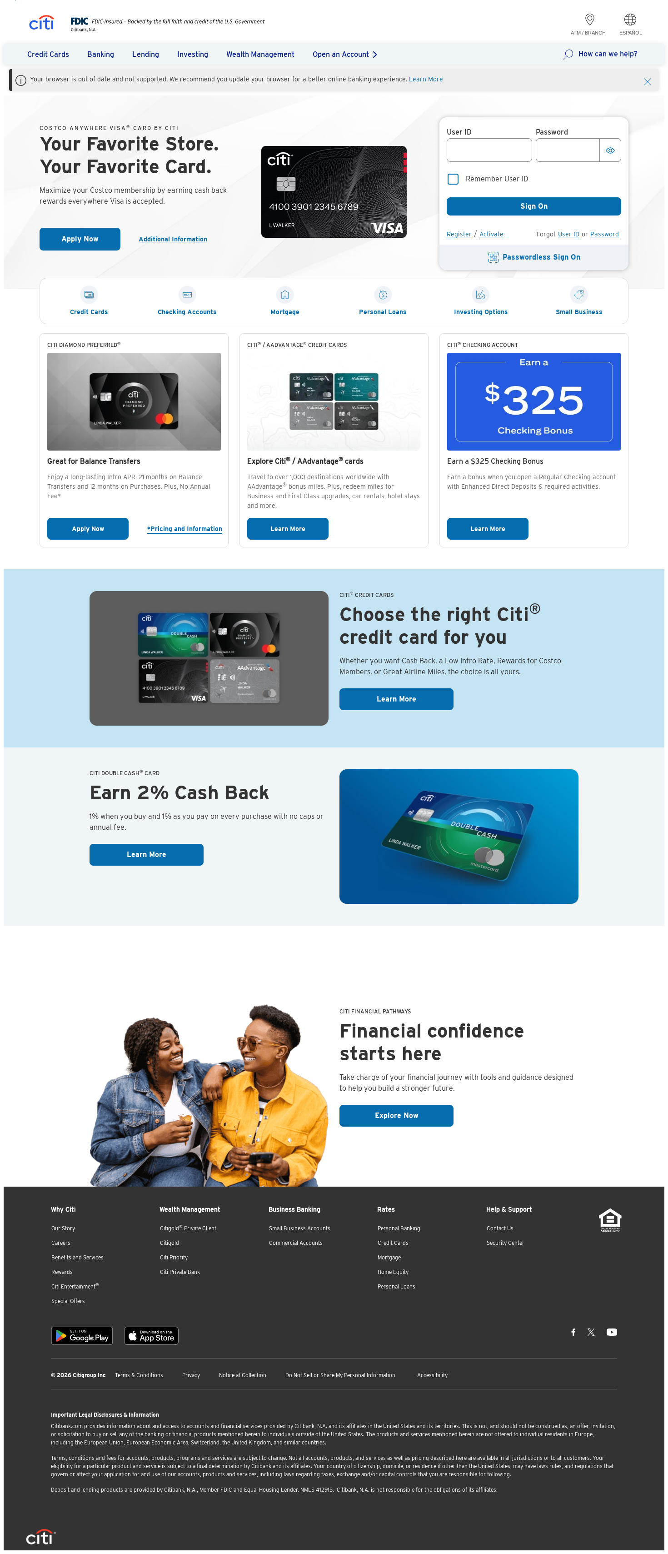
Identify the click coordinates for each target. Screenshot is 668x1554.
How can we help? (608, 54)
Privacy (191, 1375)
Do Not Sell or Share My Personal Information (340, 1375)
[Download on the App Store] (151, 1336)
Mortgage (389, 1257)
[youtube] (612, 1332)
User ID (568, 234)
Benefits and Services (77, 1257)
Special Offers (68, 1301)
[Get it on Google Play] (82, 1336)
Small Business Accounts (299, 1228)
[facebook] (573, 1332)
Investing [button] (192, 54)
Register (459, 234)
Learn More (426, 79)
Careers (60, 1242)
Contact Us (500, 1228)
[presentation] (159, 29)
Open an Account (341, 54)
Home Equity (393, 1271)
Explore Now (414, 1115)
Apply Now (90, 242)
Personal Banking (399, 1228)
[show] (610, 150)
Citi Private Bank (180, 1271)
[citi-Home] (42, 23)
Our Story (63, 1228)
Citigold (169, 1242)
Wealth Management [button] (260, 54)
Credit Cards (393, 1242)
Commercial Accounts (296, 1242)
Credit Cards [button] (48, 54)
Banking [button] (100, 54)
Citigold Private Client (188, 1228)
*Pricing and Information (184, 528)
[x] (591, 1332)
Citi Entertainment (75, 1286)
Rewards (62, 1271)
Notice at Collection (242, 1375)
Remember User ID (497, 179)
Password (604, 234)
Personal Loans (396, 1286)
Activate (491, 234)
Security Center (505, 1242)
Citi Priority (174, 1257)
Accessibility (432, 1375)
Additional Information (176, 239)
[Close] (647, 81)
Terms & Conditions (139, 1375)
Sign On (534, 206)
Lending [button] (145, 54)
